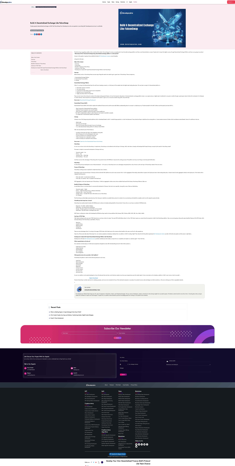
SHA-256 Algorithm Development (108, 435)
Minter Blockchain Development (141, 438)
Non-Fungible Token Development (125, 407)
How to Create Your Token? (124, 424)
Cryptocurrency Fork (89, 430)
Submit (117, 338)
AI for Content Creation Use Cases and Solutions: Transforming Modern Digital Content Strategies (72, 315)
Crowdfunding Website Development (89, 446)
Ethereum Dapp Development (141, 411)
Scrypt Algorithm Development (108, 441)
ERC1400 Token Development (124, 402)
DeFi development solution (159, 234)
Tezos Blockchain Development (141, 430)
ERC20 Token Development (124, 396)
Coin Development (88, 406)
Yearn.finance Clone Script (107, 414)
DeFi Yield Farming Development (108, 410)
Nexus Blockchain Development (141, 434)
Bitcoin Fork (120, 433)
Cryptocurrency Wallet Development (92, 424)
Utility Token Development (123, 405)
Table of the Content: (35, 57)
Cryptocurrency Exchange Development (90, 437)
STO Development (88, 434)
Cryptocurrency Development (91, 408)
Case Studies (126, 385)
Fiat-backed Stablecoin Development (92, 419)
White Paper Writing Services (141, 421)
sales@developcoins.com (79, 375)
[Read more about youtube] (136, 446)
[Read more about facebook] (136, 444)
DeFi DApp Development (107, 398)
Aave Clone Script (105, 412)
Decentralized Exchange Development (88, 100)
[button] (124, 364)
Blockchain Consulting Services (141, 398)
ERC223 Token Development (124, 398)
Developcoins (76, 369)
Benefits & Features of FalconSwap (38, 63)
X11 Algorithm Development (107, 437)
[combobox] (167, 361)
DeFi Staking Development (107, 404)
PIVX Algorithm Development (108, 439)
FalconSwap (33, 61)
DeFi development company (104, 56)
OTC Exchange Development (91, 443)
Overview (33, 59)
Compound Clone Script (107, 421)
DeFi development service (90, 238)
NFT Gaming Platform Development (92, 400)
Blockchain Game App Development (142, 402)
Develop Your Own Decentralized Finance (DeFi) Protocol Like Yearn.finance (128, 462)
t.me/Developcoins (31, 375)
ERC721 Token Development (124, 400)
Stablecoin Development (90, 417)
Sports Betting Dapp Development (142, 394)
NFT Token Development (90, 394)
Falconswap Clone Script (107, 418)
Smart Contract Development (141, 415)
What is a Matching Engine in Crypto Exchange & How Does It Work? (66, 312)
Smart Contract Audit (139, 417)
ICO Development (88, 432)
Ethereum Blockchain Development (142, 427)
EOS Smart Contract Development (142, 419)
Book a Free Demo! (40, 70)
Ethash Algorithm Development (108, 445)
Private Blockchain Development (141, 400)
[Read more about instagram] (147, 444)
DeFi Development (105, 394)
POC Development (122, 441)
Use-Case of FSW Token (36, 65)
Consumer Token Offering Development (123, 430)
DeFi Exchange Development (107, 408)
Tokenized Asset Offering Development (123, 427)
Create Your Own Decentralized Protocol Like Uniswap (91, 141)
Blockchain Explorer (139, 407)
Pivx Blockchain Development (141, 436)
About (106, 385)
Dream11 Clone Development (57, 318)
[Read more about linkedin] (142, 444)
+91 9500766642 (31, 369)
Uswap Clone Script (106, 427)
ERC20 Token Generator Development (123, 413)
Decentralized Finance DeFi (37, 30)
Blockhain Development (140, 396)
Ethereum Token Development (124, 394)
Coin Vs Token (121, 422)
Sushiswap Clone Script (106, 423)
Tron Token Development (123, 416)
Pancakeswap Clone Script (107, 425)
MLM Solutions (138, 425)
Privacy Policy (134, 385)
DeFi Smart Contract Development (109, 406)
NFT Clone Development (90, 398)
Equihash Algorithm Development (108, 443)
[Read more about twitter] (139, 444)
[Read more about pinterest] (144, 444)
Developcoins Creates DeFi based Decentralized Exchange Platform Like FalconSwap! (49, 67)
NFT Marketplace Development (91, 396)
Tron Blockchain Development (141, 432)
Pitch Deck (118, 385)
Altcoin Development (89, 413)
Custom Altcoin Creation (90, 415)
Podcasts (112, 385)
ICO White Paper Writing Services (142, 423)
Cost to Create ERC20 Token (124, 420)
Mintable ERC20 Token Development (123, 409)
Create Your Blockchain (140, 409)
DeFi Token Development (107, 396)
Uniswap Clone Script (106, 416)
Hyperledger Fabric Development (142, 405)
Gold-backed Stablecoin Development (90, 421)
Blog (33, 7)
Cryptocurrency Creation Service (91, 410)
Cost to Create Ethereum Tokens (124, 418)
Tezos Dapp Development (140, 413)
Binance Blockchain (122, 439)
